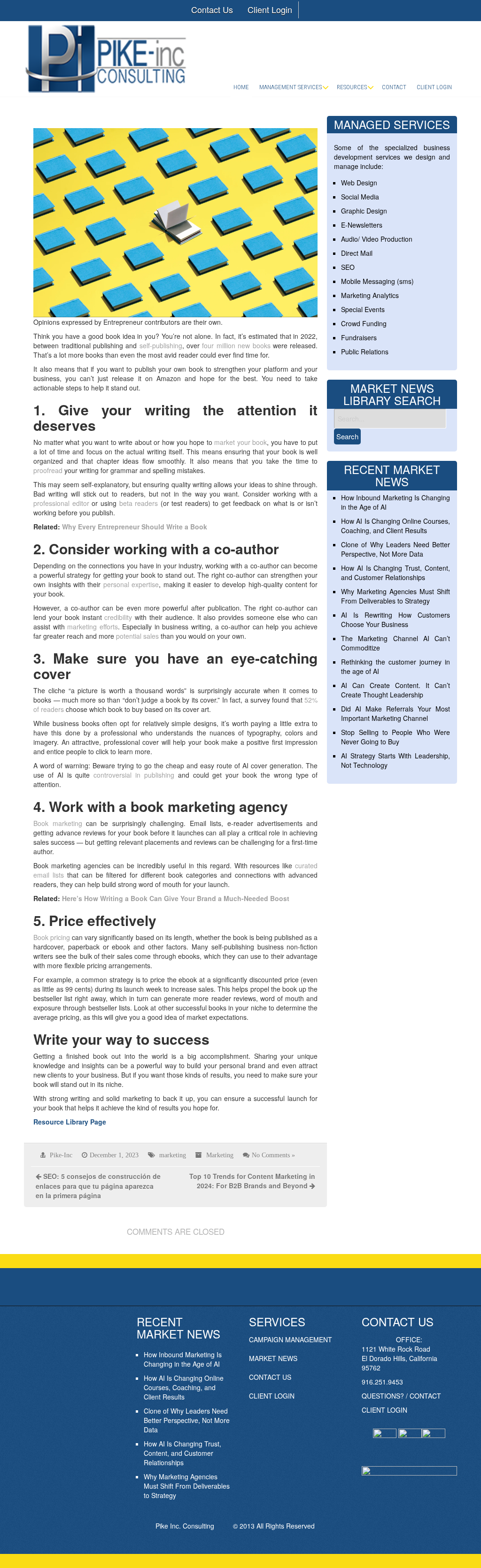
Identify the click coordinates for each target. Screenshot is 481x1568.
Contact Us (212, 9)
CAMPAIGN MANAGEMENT (290, 1339)
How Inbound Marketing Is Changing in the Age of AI (183, 1359)
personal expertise (131, 584)
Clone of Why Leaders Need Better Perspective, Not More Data (395, 549)
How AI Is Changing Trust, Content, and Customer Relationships (395, 572)
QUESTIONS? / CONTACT (401, 1395)
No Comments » (273, 1155)
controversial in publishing (133, 775)
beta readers (138, 503)
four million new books (236, 345)
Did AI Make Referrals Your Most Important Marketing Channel (395, 713)
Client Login (270, 9)
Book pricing (51, 937)
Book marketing (57, 823)
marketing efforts (92, 626)
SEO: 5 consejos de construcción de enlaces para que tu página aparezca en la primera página (98, 1185)
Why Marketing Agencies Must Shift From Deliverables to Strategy (395, 596)
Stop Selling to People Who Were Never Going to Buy (395, 736)
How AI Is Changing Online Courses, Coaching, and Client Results (395, 525)
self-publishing (161, 345)
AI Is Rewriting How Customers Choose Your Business (395, 619)
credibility (118, 617)
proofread (47, 470)
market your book (240, 442)
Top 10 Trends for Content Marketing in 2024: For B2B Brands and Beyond (252, 1180)
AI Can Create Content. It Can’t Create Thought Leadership (395, 690)
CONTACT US (270, 1377)
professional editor (61, 503)
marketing (172, 1155)
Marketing (219, 1155)
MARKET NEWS (273, 1358)
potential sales (137, 636)
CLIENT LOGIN (272, 1395)
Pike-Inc (61, 1155)
